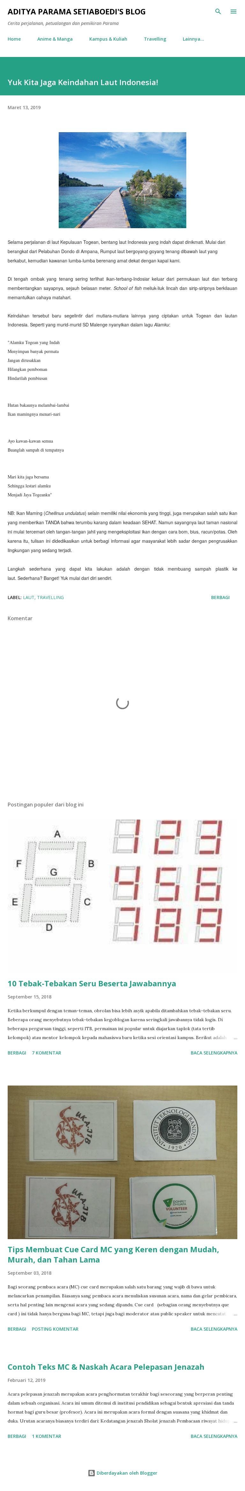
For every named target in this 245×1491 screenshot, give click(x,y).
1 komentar (46, 1436)
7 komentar (46, 1053)
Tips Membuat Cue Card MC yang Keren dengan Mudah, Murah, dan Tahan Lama (113, 1254)
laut (28, 597)
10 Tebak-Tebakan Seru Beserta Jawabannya (92, 983)
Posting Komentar (55, 1329)
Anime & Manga (55, 39)
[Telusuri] (218, 11)
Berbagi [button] (220, 597)
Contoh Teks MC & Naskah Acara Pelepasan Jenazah (106, 1366)
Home (14, 39)
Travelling (155, 39)
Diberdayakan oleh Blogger (126, 1473)
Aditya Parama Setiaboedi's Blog (77, 11)
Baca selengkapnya (214, 1053)
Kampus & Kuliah (108, 39)
